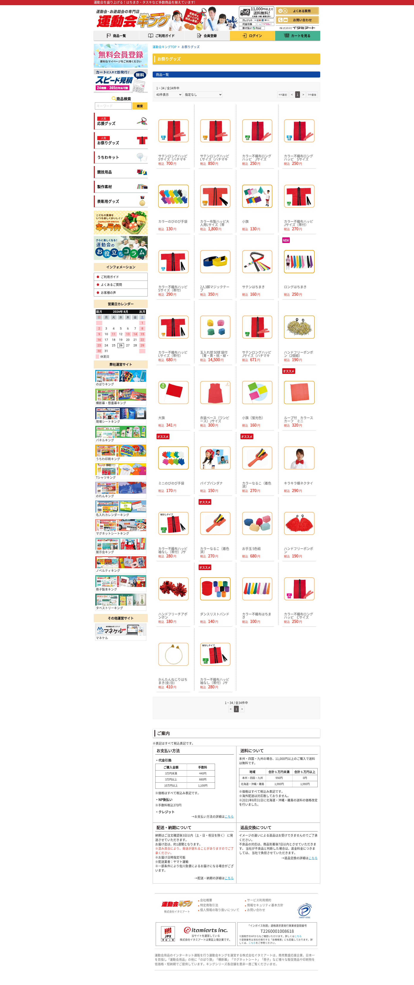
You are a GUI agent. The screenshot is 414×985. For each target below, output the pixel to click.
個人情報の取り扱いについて (219, 909)
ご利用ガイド (110, 276)
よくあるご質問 (111, 284)
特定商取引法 (209, 905)
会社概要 (206, 900)
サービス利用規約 (259, 900)
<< (283, 94)
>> (312, 94)
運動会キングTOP (165, 46)
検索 (140, 106)
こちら (229, 816)
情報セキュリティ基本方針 (265, 905)
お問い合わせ (256, 909)
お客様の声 (108, 292)
